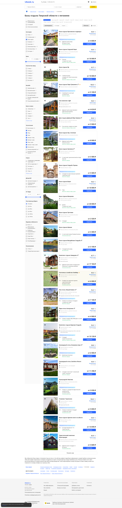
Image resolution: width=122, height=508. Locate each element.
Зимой (71, 467)
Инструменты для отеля (78, 487)
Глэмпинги (72, 471)
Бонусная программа (62, 482)
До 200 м (30, 208)
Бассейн (30, 168)
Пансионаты (61, 471)
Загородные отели (57, 467)
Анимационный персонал (31, 184)
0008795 (32, 504)
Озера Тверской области (57, 473)
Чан (29, 118)
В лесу (30, 248)
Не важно (30, 203)
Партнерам (74, 482)
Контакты (89, 485)
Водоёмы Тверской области (32, 473)
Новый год (47, 468)
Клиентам (46, 482)
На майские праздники (56, 468)
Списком (86, 25)
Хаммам (30, 115)
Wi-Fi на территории (33, 164)
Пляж (30, 171)
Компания (89, 482)
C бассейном (65, 467)
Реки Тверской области (45, 473)
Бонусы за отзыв (61, 487)
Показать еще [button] (29, 120)
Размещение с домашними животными (34, 161)
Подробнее (89, 44)
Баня (30, 111)
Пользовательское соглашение (33, 492)
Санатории (42, 471)
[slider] (26, 61)
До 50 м (30, 206)
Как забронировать (48, 485)
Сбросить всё (47, 20)
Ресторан (31, 166)
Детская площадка (33, 180)
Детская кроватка (32, 186)
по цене (63, 25)
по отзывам (57, 25)
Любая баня (31, 108)
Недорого (92, 467)
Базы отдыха (29, 467)
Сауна (30, 113)
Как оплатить (47, 487)
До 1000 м (30, 214)
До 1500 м (30, 216)
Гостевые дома (53, 471)
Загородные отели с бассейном (69, 468)
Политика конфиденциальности (33, 495)
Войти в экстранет (76, 490)
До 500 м (30, 211)
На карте (94, 25)
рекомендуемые (48, 25)
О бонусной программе (63, 485)
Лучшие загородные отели (46, 467)
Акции (45, 490)
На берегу (80, 467)
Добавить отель (76, 485)
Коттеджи (67, 471)
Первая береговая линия (34, 251)
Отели (47, 471)
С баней (75, 467)
